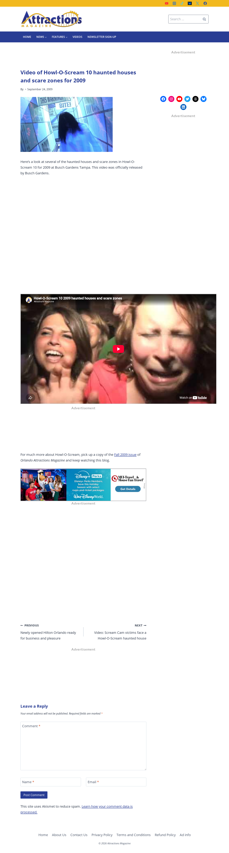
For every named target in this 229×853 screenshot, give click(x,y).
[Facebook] (205, 3)
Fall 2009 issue (125, 454)
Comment (31, 726)
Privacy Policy (102, 835)
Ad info (185, 835)
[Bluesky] (189, 3)
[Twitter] (197, 3)
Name (28, 782)
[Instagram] (174, 3)
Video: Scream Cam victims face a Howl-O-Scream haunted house (120, 632)
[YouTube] (166, 3)
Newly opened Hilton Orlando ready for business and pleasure (48, 632)
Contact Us (79, 835)
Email (93, 782)
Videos (77, 37)
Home (27, 37)
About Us (59, 835)
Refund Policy (165, 835)
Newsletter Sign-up (102, 37)
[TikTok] (182, 3)
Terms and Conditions (134, 835)
